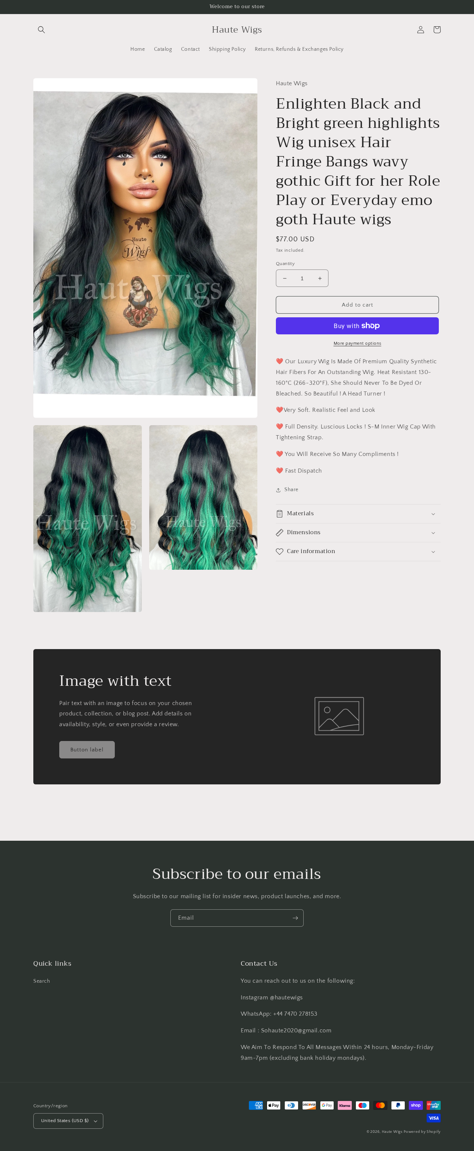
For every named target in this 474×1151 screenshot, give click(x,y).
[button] (41, 30)
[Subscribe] (295, 918)
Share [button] (291, 490)
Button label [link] (87, 750)
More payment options (357, 343)
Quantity (285, 263)
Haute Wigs (392, 1132)
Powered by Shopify (422, 1132)
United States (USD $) (65, 1120)
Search (41, 981)
